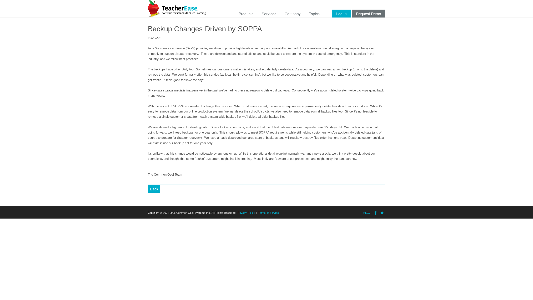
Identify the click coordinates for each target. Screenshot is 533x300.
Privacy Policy (246, 213)
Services (269, 13)
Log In (341, 13)
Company (293, 13)
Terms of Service (268, 213)
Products (246, 13)
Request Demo (368, 13)
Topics (314, 13)
